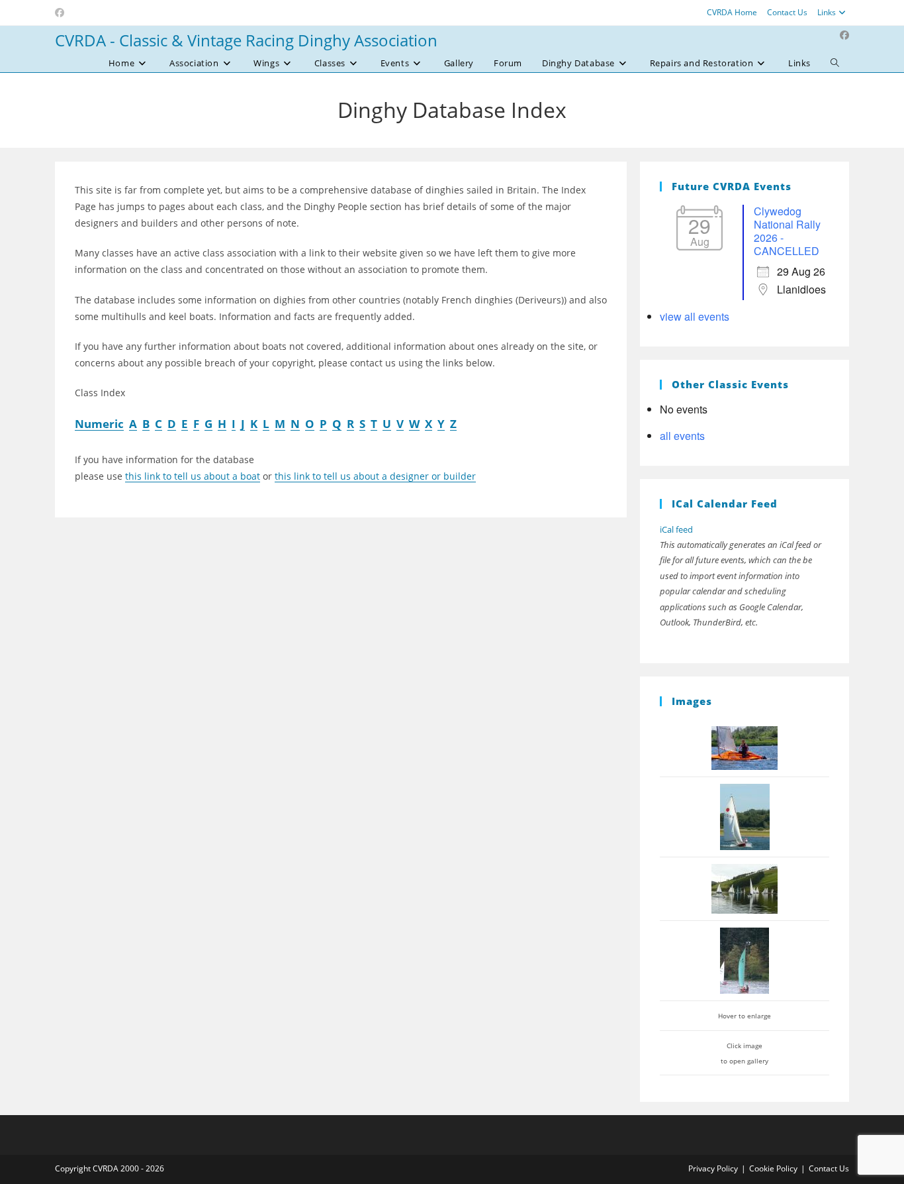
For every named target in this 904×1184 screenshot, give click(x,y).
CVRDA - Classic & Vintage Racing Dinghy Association (246, 40)
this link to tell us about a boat (192, 476)
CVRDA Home (732, 12)
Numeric (99, 423)
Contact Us (787, 12)
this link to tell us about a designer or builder (375, 476)
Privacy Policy (713, 1168)
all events (682, 435)
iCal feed (676, 529)
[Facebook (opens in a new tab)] (61, 12)
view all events (694, 316)
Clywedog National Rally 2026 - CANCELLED (787, 230)
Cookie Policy (773, 1168)
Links (826, 12)
